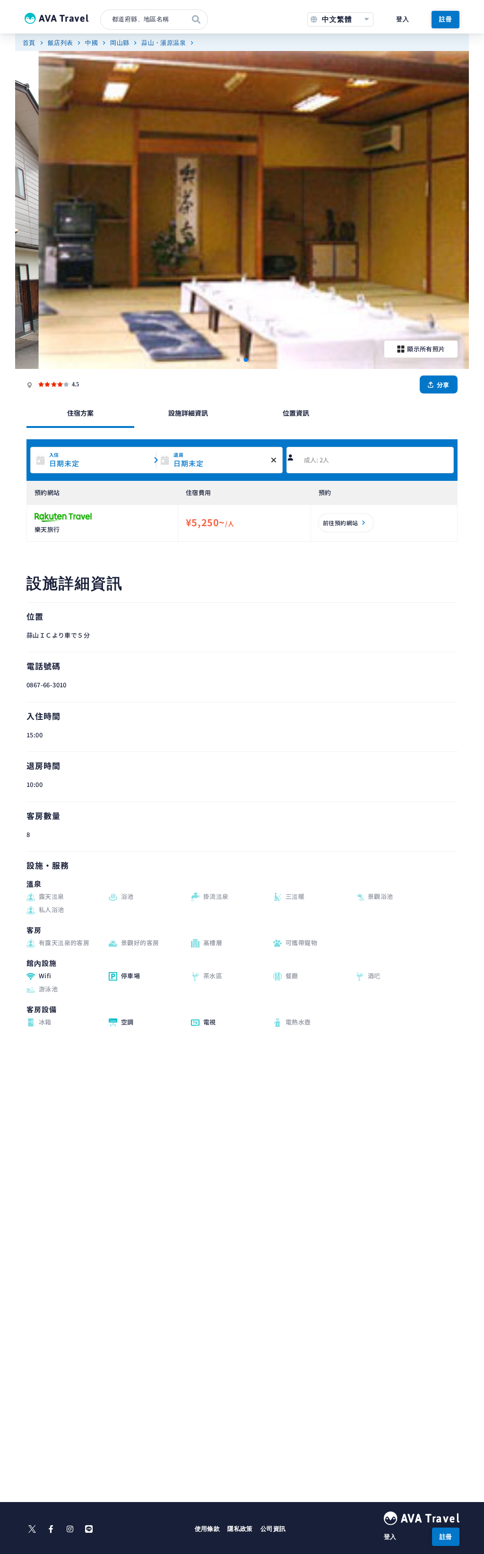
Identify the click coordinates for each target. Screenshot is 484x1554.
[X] (32, 1529)
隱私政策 (240, 1528)
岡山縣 (119, 42)
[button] (238, 360)
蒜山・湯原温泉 (163, 42)
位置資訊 (296, 413)
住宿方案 (80, 413)
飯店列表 (60, 42)
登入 (402, 19)
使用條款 (207, 1528)
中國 (91, 42)
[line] (88, 1529)
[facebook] (51, 1529)
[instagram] (70, 1529)
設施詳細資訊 (188, 413)
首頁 (29, 42)
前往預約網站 (340, 523)
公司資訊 (273, 1528)
